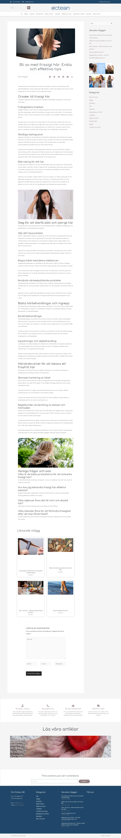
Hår (90, 106)
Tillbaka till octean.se (104, 1)
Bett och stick (93, 97)
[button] (50, 77)
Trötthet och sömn (95, 127)
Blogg (91, 100)
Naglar (91, 124)
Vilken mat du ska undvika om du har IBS (60, 569)
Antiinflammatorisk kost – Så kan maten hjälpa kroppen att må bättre (73, 824)
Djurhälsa (92, 103)
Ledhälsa (92, 115)
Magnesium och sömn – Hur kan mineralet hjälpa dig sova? (70, 818)
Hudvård (92, 109)
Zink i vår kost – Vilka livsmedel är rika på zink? (31, 611)
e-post (56, 713)
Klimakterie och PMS (95, 112)
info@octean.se (18, 803)
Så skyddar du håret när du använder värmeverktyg (30, 571)
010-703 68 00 (51, 715)
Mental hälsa (93, 121)
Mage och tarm (94, 118)
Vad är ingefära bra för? (60, 610)
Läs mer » (30, 575)
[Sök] (28, 7)
